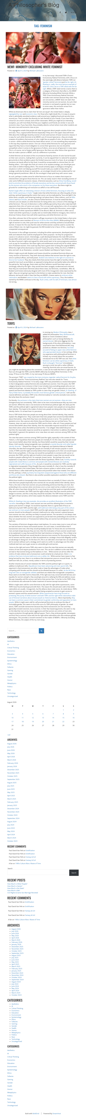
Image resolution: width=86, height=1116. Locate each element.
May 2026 (11, 753)
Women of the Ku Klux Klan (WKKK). (46, 220)
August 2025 (11, 783)
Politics (9, 686)
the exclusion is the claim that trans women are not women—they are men (45, 400)
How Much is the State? (15, 888)
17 (12, 721)
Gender (10, 674)
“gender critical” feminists (52, 82)
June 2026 (11, 750)
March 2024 (11, 838)
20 (43, 721)
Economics (11, 651)
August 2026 (11, 744)
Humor (9, 680)
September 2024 (13, 818)
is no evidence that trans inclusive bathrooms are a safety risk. (40, 555)
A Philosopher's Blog (33, 5)
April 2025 (11, 796)
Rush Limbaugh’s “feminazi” (53, 363)
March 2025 (11, 799)
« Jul (8, 735)
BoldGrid (36, 1113)
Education (10, 654)
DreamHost (57, 1113)
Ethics (9, 664)
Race (9, 690)
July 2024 (10, 825)
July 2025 (10, 786)
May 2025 (11, 792)
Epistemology (12, 661)
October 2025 (12, 776)
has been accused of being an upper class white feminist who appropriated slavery (59, 350)
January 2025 (12, 805)
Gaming (10, 670)
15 (63, 718)
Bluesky (74, 12)
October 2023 (12, 841)
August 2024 (11, 821)
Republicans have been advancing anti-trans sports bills (49, 566)
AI (8, 644)
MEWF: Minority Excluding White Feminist (34, 66)
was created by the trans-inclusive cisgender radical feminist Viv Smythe (50, 377)
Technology (11, 693)
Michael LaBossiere (37, 71)
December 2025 (13, 770)
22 (63, 721)
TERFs (11, 323)
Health (9, 677)
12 (33, 718)
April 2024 (11, 834)
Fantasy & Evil (31, 857)
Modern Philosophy (60, 332)
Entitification (30, 850)
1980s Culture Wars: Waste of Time (28, 863)
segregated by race (15, 114)
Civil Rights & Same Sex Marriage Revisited (22, 893)
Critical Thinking (13, 648)
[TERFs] (43, 304)
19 (33, 721)
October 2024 (12, 815)
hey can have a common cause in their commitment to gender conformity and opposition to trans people (42, 600)
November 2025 (13, 773)
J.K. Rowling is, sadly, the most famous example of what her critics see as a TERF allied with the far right (60, 85)
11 (23, 718)
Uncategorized (12, 696)
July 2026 (10, 747)
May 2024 (11, 831)
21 (53, 721)
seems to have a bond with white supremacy (43, 277)
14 (53, 718)
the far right (69, 82)
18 (23, 721)
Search (10, 868)
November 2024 (13, 812)
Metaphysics (11, 683)
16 (73, 718)
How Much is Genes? (14, 886)
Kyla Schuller (22, 199)
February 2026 (12, 763)
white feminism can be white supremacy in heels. (59, 360)
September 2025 (13, 779)
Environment (12, 657)
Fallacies (10, 667)
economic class (31, 114)
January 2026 (12, 766)
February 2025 (12, 802)
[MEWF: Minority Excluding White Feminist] (43, 47)
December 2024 (13, 808)
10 (12, 718)
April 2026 (11, 757)
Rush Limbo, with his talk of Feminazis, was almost (58, 280)
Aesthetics (11, 641)
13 (43, 718)
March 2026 (11, 760)
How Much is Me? (13, 890)
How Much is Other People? (17, 884)
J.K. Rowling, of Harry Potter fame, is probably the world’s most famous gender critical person (42, 391)
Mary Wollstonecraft (67, 334)
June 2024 (11, 828)
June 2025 (11, 789)
